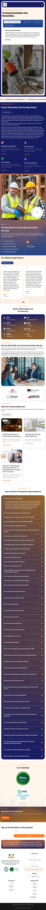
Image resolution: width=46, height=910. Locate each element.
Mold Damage (35, 884)
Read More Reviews (6, 262)
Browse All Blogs (6, 414)
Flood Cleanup (34, 894)
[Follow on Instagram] (35, 876)
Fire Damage (35, 890)
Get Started (4, 817)
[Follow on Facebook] (30, 876)
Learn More (3, 154)
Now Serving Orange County (34, 869)
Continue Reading (6, 445)
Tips (6, 420)
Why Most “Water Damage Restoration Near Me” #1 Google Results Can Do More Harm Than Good (11, 466)
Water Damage (35, 887)
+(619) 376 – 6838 (34, 866)
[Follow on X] (38, 876)
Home (12, 883)
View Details (7, 39)
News (4, 420)
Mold (26, 420)
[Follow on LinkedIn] (33, 876)
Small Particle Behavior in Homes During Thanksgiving (11, 433)
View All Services (6, 112)
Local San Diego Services (7, 451)
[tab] (12, 21)
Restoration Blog (12, 890)
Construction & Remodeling (33, 897)
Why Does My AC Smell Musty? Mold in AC (34, 433)
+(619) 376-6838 (30, 246)
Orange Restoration (11, 886)
